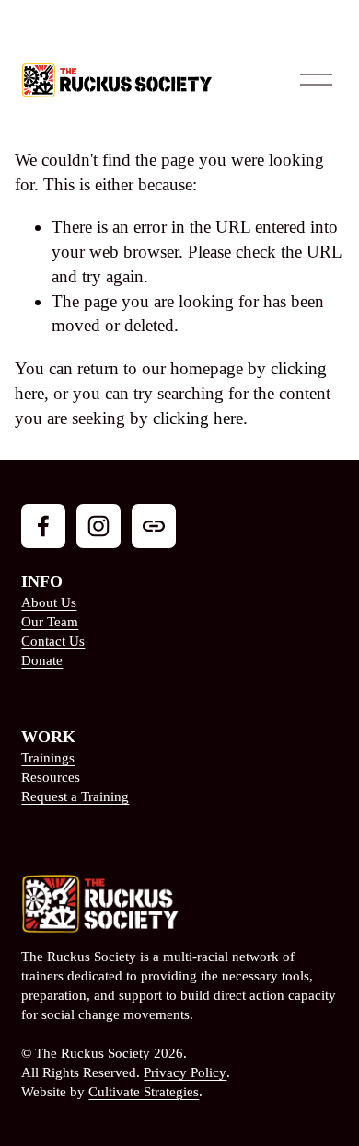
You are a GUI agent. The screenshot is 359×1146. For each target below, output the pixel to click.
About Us (48, 602)
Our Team (49, 621)
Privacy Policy (185, 1072)
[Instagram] (98, 526)
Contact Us (53, 641)
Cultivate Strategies (143, 1091)
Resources (50, 777)
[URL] (154, 526)
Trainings (48, 758)
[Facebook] (43, 526)
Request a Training (75, 796)
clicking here (198, 418)
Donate (42, 660)
